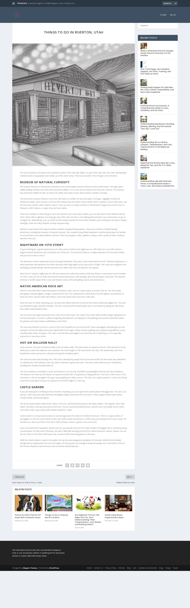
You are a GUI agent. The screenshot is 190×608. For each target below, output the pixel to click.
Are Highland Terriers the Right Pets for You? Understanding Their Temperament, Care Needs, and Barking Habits (88, 520)
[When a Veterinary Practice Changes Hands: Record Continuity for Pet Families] (143, 46)
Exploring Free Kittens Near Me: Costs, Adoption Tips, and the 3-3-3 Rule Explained (157, 165)
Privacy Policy (110, 568)
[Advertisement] (77, 589)
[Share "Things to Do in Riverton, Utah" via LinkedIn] (82, 465)
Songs (168, 568)
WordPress (54, 568)
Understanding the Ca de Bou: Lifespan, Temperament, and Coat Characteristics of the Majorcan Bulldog (156, 146)
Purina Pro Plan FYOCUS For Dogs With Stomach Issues (28, 516)
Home (163, 15)
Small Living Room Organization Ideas (114, 516)
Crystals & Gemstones (147, 568)
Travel (175, 568)
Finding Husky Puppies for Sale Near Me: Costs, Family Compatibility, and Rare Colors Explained (157, 89)
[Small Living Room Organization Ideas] (118, 503)
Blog (173, 15)
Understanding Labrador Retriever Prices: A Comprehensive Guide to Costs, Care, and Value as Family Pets (157, 183)
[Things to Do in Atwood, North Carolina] (58, 503)
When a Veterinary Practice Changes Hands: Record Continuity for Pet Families (156, 53)
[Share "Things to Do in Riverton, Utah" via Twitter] (72, 465)
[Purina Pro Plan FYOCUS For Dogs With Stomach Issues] (28, 503)
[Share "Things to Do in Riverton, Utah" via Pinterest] (77, 465)
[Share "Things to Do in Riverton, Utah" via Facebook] (67, 465)
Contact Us (98, 568)
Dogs (161, 568)
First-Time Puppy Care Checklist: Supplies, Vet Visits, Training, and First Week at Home (155, 71)
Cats (134, 568)
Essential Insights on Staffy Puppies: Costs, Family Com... (51, 3)
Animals (121, 568)
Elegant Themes (30, 568)
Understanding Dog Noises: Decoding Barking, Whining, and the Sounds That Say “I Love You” (157, 126)
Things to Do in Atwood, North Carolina (56, 516)
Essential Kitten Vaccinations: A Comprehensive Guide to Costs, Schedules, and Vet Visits (154, 107)
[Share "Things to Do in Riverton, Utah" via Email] (87, 465)
